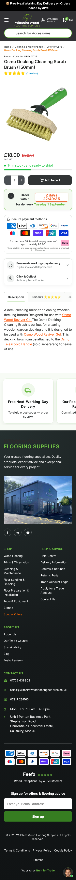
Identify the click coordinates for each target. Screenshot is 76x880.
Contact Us (48, 599)
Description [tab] (16, 297)
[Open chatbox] (68, 872)
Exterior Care (54, 46)
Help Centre (48, 555)
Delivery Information (54, 562)
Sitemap (38, 859)
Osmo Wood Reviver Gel (42, 334)
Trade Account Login (54, 582)
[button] (67, 19)
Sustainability (12, 647)
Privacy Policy (42, 850)
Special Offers (13, 614)
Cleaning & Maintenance (29, 46)
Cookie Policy (63, 850)
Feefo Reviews (13, 660)
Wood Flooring (13, 555)
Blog (7, 653)
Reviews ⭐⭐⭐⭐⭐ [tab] (46, 297)
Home (7, 46)
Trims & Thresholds (16, 562)
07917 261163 (19, 699)
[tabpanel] (38, 330)
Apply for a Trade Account (52, 590)
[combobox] (38, 33)
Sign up (38, 816)
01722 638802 (20, 680)
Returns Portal (50, 575)
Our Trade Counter (16, 640)
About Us (10, 634)
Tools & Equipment (16, 601)
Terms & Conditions (17, 850)
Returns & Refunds (53, 569)
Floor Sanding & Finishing (14, 582)
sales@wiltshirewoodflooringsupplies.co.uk (38, 689)
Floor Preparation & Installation (16, 592)
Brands (8, 607)
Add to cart (52, 180)
